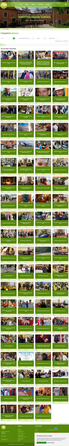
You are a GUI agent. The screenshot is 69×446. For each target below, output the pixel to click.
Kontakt (48, 4)
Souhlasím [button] (39, 442)
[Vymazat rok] (45, 38)
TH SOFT (22, 444)
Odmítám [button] (44, 442)
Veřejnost (40, 4)
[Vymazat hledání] (16, 38)
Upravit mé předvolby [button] (50, 442)
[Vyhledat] (14, 38)
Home (36, 429)
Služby (26, 4)
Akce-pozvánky (37, 432)
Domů (1, 29)
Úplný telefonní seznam (21, 433)
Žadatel (33, 4)
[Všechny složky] (33, 38)
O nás (21, 4)
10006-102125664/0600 (4, 440)
